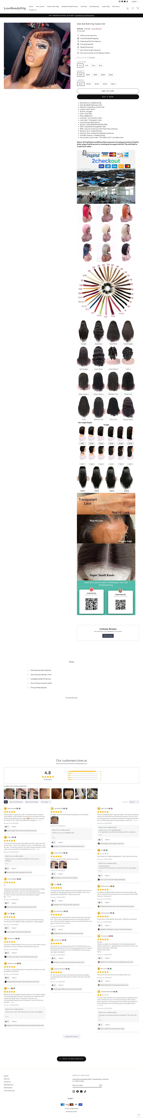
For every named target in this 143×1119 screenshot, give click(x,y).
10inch (88, 84)
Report (14, 826)
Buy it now (108, 97)
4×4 (80, 65)
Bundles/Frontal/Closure (70, 6)
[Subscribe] (100, 1085)
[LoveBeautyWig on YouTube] (81, 1091)
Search (6, 1076)
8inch (81, 84)
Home (31, 6)
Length (80, 80)
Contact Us (32, 10)
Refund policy (8, 1087)
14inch (105, 84)
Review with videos (32, 802)
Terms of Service (9, 1090)
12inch (97, 84)
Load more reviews (71, 1036)
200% (103, 75)
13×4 (93, 65)
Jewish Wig (105, 6)
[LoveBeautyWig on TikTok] (85, 1091)
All (6, 802)
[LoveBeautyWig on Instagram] (74, 1091)
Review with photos (16, 802)
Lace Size (81, 62)
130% (80, 75)
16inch (113, 84)
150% (88, 75)
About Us (7, 1079)
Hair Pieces (116, 6)
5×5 (86, 65)
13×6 (100, 65)
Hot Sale (84, 6)
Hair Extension (94, 6)
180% (95, 75)
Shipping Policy (8, 1085)
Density (81, 71)
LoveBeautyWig (15, 8)
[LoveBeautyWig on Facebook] (77, 1091)
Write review (108, 636)
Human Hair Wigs (53, 6)
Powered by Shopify (71, 1111)
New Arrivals (40, 6)
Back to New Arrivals (73, 1058)
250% (111, 75)
